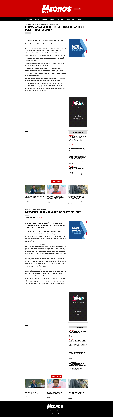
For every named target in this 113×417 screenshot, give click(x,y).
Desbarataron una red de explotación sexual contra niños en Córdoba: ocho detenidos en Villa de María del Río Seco (77, 170)
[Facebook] (25, 404)
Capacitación (32, 131)
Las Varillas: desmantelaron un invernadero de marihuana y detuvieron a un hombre (78, 157)
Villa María (62, 131)
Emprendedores (52, 131)
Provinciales (30, 24)
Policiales (71, 144)
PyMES (57, 131)
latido (61, 413)
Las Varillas (71, 155)
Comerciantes (39, 131)
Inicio (26, 24)
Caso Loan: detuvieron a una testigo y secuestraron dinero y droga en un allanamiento (78, 147)
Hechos (40, 35)
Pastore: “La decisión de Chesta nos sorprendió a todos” (77, 137)
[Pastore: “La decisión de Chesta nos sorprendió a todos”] (35, 189)
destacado (45, 131)
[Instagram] (27, 404)
